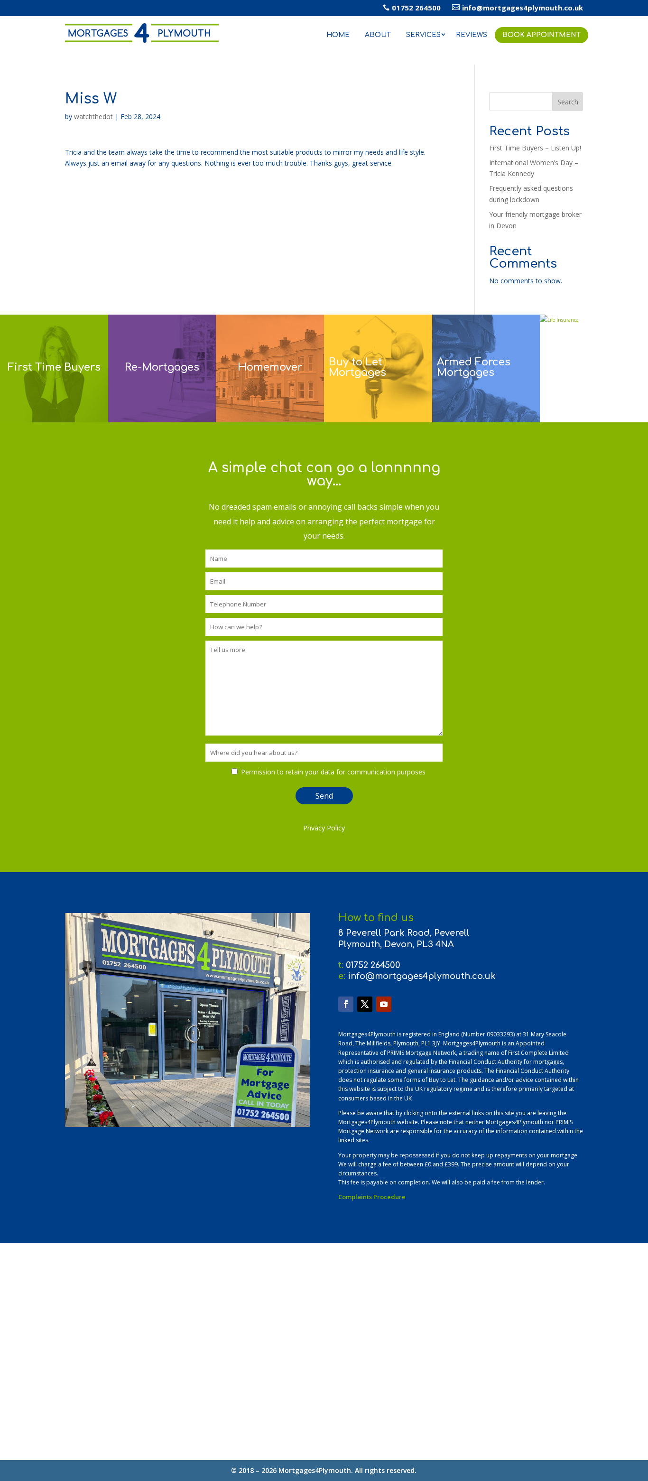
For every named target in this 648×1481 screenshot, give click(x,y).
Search (567, 101)
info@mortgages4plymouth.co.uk (517, 7)
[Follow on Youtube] (383, 1004)
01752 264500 (412, 7)
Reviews (471, 34)
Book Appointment (541, 34)
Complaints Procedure (372, 1196)
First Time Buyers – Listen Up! (535, 147)
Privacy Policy (324, 827)
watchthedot (93, 116)
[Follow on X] (364, 1004)
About (378, 34)
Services (423, 34)
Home (338, 34)
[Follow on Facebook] (345, 1004)
